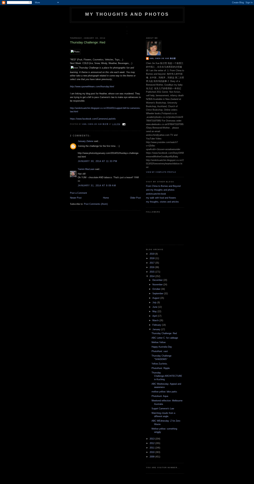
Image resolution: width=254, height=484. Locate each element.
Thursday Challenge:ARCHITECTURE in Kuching (167, 376)
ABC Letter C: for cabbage (165, 338)
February (157, 325)
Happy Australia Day (162, 346)
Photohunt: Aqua (160, 396)
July (154, 302)
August (156, 298)
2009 (152, 456)
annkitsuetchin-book (156, 193)
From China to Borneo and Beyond (163, 186)
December (157, 280)
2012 (152, 443)
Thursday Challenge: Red (164, 333)
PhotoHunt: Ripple (161, 368)
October (156, 289)
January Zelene (85, 141)
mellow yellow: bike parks (164, 391)
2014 (152, 276)
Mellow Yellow (159, 342)
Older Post (135, 197)
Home (106, 197)
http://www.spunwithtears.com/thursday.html (92, 86)
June (155, 307)
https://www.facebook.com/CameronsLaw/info (93, 118)
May (154, 311)
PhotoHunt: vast (160, 351)
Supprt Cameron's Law (163, 408)
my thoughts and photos (127, 14)
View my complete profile (161, 172)
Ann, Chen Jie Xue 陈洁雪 (95, 124)
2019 (152, 254)
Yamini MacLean (86, 169)
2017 (152, 262)
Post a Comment (78, 193)
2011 (152, 447)
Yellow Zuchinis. (160, 363)
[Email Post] (123, 124)
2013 (152, 438)
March (155, 320)
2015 (152, 271)
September (158, 293)
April (155, 316)
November (157, 284)
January (156, 329)
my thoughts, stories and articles (162, 201)
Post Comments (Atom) (96, 204)
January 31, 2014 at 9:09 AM (97, 185)
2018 (152, 258)
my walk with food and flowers (161, 197)
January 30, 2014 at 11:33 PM (97, 161)
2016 (152, 267)
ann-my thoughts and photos (160, 190)
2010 (152, 452)
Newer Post (76, 197)
